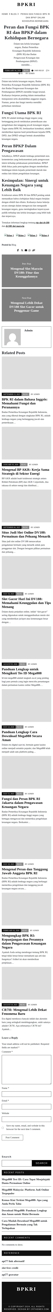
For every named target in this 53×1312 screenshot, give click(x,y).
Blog (26, 71)
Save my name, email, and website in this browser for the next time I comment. (25, 1127)
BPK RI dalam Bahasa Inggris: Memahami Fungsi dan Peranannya (25, 403)
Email (5, 1100)
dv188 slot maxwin (15, 226)
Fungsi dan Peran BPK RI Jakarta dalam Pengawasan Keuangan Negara (22, 803)
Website (5, 1113)
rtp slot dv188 (42, 222)
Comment (7, 1051)
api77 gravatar (10, 1274)
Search (6, 1157)
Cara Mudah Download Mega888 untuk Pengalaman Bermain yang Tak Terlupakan (24, 1224)
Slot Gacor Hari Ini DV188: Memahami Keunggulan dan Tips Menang (26, 603)
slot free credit (10, 1267)
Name (5, 1088)
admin (31, 73)
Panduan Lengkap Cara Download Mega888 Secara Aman (22, 736)
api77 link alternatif (13, 1261)
